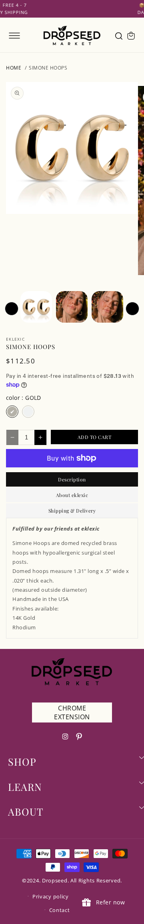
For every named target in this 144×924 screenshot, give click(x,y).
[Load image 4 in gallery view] (107, 307)
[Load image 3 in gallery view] (72, 307)
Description (72, 479)
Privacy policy (50, 896)
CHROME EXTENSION (72, 712)
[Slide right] (132, 308)
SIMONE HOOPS (48, 67)
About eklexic (72, 495)
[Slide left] (11, 308)
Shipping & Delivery (72, 510)
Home (13, 67)
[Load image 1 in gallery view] (36, 307)
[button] (14, 35)
